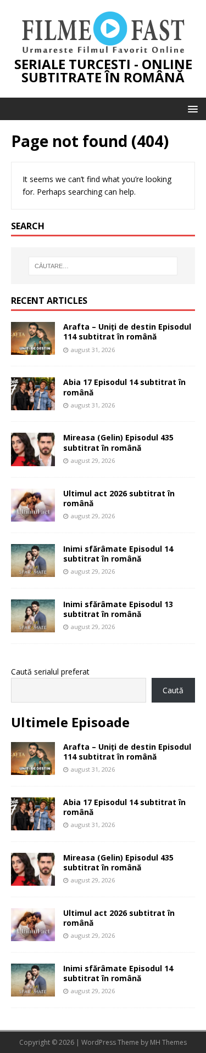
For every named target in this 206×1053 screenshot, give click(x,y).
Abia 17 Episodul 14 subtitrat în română (124, 387)
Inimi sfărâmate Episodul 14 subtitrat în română (118, 554)
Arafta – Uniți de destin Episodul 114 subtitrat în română (127, 331)
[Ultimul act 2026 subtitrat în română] (33, 514)
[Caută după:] (103, 266)
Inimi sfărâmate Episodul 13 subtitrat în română (118, 609)
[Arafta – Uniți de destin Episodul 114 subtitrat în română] (33, 348)
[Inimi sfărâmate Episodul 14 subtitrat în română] (33, 570)
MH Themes (168, 1042)
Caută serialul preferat (50, 671)
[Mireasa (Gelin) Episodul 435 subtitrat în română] (33, 459)
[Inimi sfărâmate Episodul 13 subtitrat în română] (33, 626)
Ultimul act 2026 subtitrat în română (119, 498)
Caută (173, 690)
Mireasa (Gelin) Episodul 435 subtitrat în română (118, 442)
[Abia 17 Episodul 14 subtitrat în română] (33, 404)
